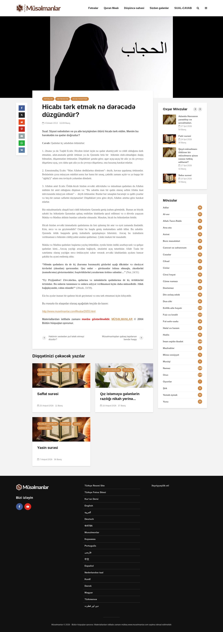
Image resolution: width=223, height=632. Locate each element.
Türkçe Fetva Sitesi (95, 492)
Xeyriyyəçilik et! (160, 485)
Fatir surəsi (184, 136)
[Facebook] (19, 506)
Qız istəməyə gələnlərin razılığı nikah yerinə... (119, 396)
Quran (77, 370)
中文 (87, 559)
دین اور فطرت (92, 606)
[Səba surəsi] (169, 178)
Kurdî (88, 579)
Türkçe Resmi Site (95, 485)
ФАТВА (89, 525)
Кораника (90, 539)
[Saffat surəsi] (61, 375)
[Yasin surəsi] (61, 429)
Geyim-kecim (62, 99)
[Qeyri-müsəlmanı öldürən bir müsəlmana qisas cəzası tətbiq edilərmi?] (169, 152)
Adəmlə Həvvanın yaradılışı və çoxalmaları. (188, 119)
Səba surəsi (184, 175)
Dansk (88, 586)
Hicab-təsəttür (79, 99)
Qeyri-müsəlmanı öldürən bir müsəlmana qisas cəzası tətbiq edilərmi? (188, 155)
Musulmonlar (92, 532)
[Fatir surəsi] (169, 139)
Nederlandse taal (94, 572)
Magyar (89, 592)
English (89, 505)
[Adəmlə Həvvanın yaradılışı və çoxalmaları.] (169, 119)
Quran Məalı (111, 8)
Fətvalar (93, 8)
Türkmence (91, 599)
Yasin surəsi (47, 448)
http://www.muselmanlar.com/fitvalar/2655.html (69, 311)
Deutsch (89, 519)
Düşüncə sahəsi (134, 8)
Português (90, 545)
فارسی (88, 552)
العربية (88, 512)
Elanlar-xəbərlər (48, 370)
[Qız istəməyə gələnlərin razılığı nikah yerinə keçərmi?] (124, 375)
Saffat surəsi (47, 394)
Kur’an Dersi (91, 499)
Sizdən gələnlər (159, 8)
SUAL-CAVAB (183, 8)
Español (89, 565)
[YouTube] (27, 506)
